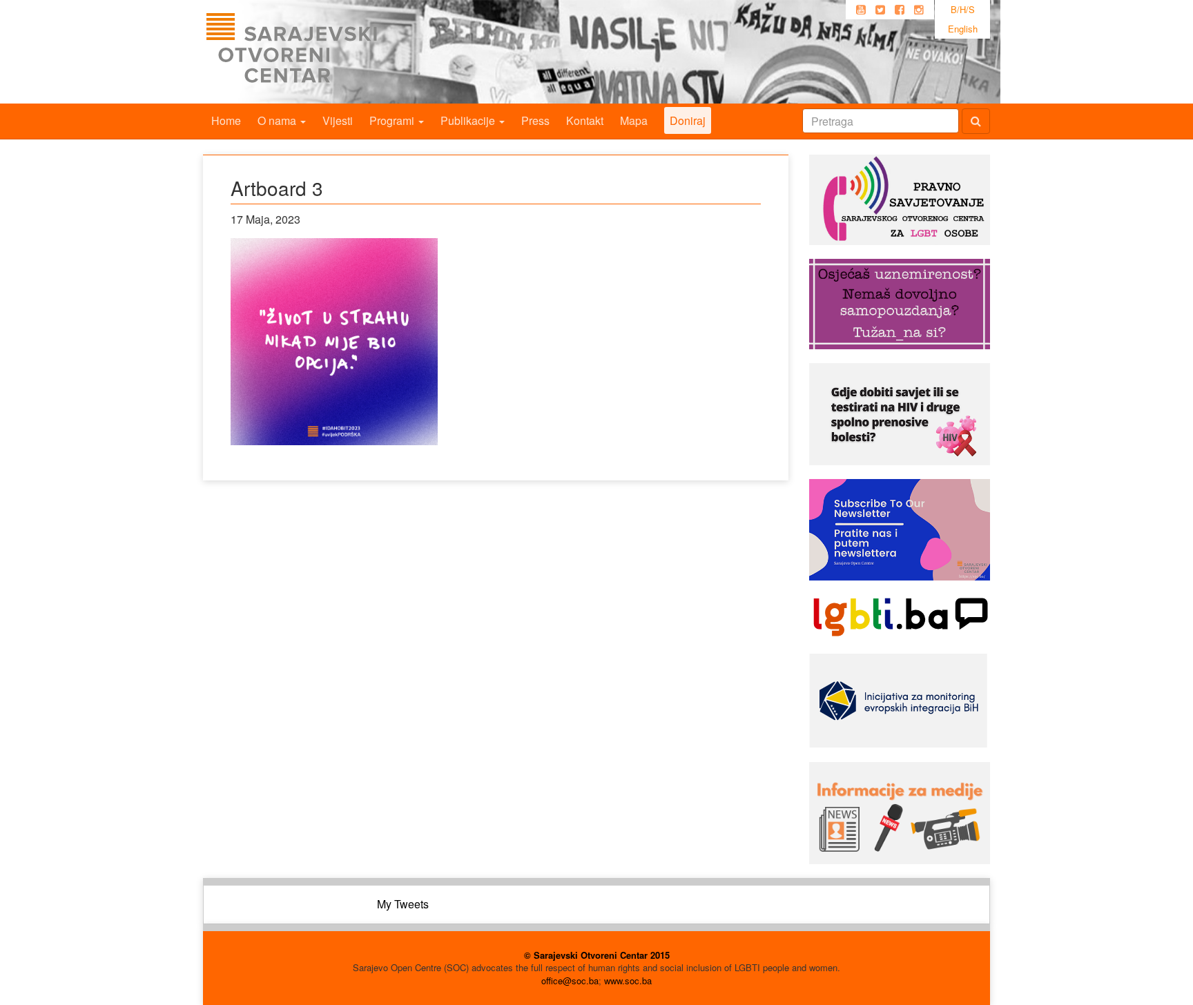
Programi (393, 120)
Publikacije (469, 120)
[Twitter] (880, 9)
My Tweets (403, 904)
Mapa (634, 120)
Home (226, 120)
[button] (334, 341)
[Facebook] (899, 9)
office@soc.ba (570, 980)
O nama (278, 120)
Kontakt (584, 120)
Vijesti (337, 120)
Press (535, 120)
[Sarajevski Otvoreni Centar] (320, 52)
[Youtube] (861, 9)
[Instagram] (919, 9)
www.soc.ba (628, 980)
